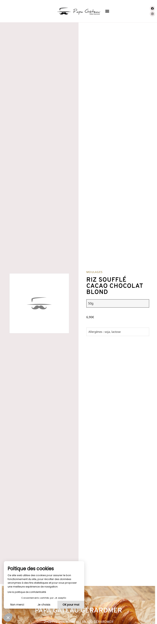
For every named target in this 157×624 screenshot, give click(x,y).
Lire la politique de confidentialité (27, 592)
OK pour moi (71, 605)
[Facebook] (152, 8)
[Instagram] (152, 14)
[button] (107, 11)
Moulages (94, 272)
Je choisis (44, 605)
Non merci (17, 605)
